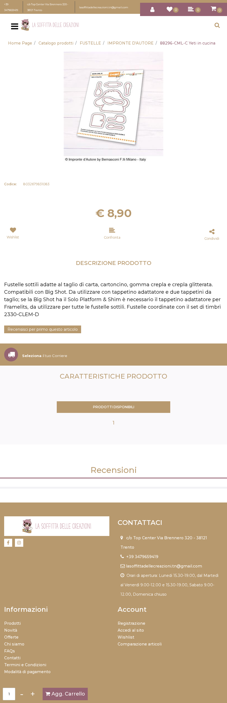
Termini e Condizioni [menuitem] (25, 664)
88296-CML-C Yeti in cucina (187, 43)
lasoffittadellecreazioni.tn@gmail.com (103, 7)
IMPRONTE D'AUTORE (130, 43)
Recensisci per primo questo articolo (42, 329)
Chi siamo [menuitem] (14, 644)
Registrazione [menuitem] (131, 623)
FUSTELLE (90, 43)
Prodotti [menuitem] (12, 623)
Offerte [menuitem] (11, 637)
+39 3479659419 (142, 556)
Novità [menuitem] (10, 630)
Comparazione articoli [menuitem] (140, 644)
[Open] (14, 27)
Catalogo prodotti (55, 43)
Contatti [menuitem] (12, 657)
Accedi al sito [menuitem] (131, 630)
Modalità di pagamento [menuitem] (27, 671)
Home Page (20, 43)
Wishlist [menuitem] (126, 637)
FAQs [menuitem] (9, 651)
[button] (113, 106)
